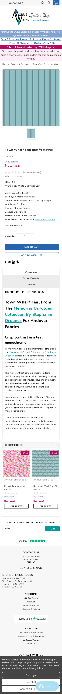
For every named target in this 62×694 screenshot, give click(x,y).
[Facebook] (5, 262)
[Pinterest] (17, 262)
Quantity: (9, 235)
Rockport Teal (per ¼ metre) (45, 488)
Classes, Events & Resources (31, 636)
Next (57, 445)
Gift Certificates (31, 598)
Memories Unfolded (45, 219)
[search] (43, 3)
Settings (31, 675)
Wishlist (31, 602)
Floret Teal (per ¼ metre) (14, 488)
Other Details (31, 278)
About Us (31, 643)
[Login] (49, 3)
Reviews (31, 284)
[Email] (9, 262)
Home (4, 64)
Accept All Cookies (31, 689)
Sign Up (35, 605)
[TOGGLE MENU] (4, 2)
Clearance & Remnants (20, 64)
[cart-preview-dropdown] (56, 2)
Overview (31, 272)
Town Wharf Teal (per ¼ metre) (45, 64)
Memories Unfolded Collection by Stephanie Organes (28, 314)
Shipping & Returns (31, 609)
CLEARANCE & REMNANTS (31, 632)
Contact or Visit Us (31, 640)
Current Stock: (13, 225)
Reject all (31, 682)
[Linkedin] (13, 262)
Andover (8, 479)
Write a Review (13, 176)
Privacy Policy (36, 668)
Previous (52, 445)
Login (25, 605)
